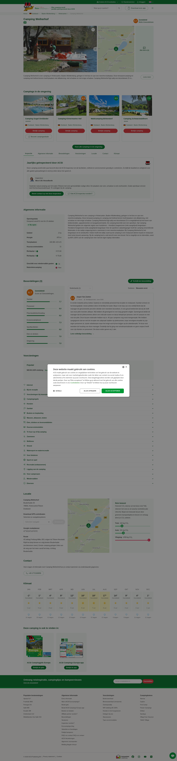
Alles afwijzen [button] (90, 391)
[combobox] (123, 367)
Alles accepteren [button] (113, 391)
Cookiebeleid (74, 383)
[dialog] (88, 380)
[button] (57, 391)
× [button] (126, 367)
